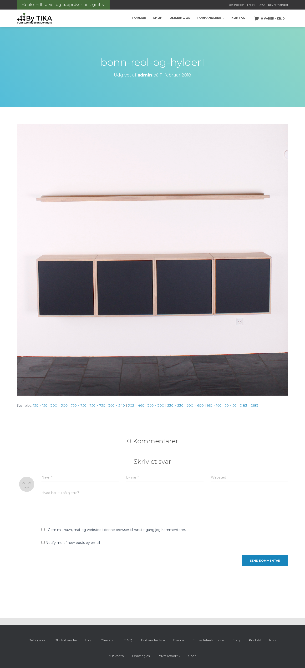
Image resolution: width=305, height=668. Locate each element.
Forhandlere (209, 18)
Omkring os (179, 18)
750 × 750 (78, 405)
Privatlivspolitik (169, 656)
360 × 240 (116, 405)
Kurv (272, 640)
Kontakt (239, 18)
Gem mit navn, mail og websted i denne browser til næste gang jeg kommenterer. (117, 530)
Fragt (251, 4)
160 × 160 (214, 405)
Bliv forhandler (278, 4)
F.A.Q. (261, 4)
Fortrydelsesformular (208, 640)
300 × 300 (59, 405)
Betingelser (236, 4)
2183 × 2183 (249, 405)
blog (88, 640)
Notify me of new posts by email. (73, 543)
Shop (157, 18)
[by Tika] (34, 18)
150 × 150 (40, 405)
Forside (139, 18)
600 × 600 (195, 405)
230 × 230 (175, 405)
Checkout (108, 640)
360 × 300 (155, 405)
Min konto (116, 656)
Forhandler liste (153, 640)
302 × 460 (136, 405)
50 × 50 (231, 405)
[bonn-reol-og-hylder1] (152, 259)
